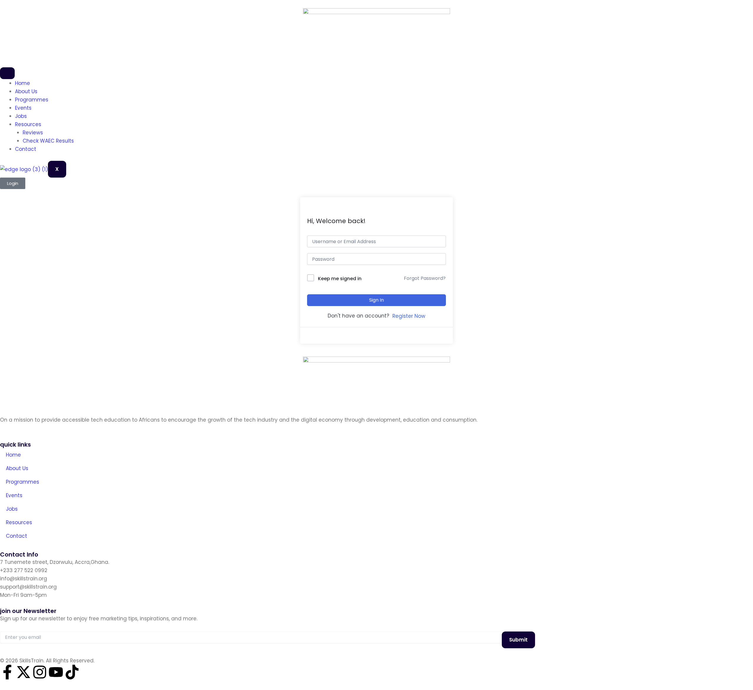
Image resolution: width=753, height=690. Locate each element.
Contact (25, 149)
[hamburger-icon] (7, 73)
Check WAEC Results (48, 140)
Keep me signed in (339, 278)
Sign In (376, 300)
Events (23, 107)
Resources (28, 124)
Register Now (408, 316)
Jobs (21, 116)
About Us (26, 91)
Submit (518, 639)
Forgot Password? (425, 278)
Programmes (31, 99)
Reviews (33, 132)
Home (22, 83)
